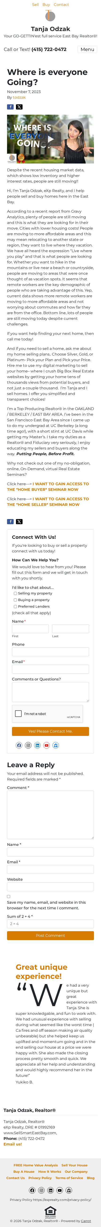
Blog (91, 1178)
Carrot (86, 1221)
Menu (87, 49)
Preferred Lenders (34, 606)
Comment (18, 787)
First (15, 636)
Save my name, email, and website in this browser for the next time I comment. (46, 905)
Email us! (13, 1144)
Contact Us (15, 1178)
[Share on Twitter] (19, 106)
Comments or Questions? (36, 679)
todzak (19, 97)
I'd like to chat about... (33, 587)
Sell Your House (75, 1165)
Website (15, 879)
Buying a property (34, 600)
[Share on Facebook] (10, 106)
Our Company (76, 1171)
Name (19, 621)
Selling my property (35, 593)
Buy (46, 4)
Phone (18, 644)
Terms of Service (69, 1178)
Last (55, 636)
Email (18, 662)
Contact (61, 4)
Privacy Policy (40, 1178)
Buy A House (24, 1171)
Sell (35, 4)
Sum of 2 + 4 (20, 916)
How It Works (49, 1171)
